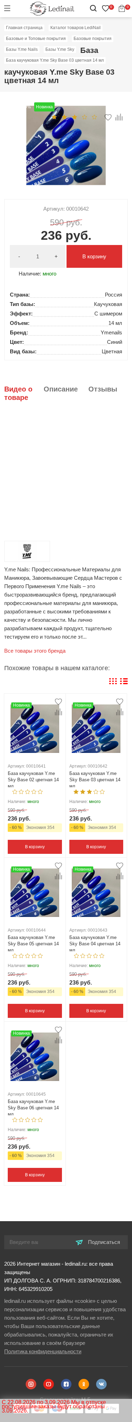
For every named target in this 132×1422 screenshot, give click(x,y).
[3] (74, 116)
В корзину (94, 256)
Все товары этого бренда (34, 651)
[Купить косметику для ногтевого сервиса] (52, 8)
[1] (54, 116)
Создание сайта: (66, 1399)
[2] (64, 116)
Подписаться (103, 1242)
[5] (94, 116)
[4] (84, 116)
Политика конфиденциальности (42, 1351)
